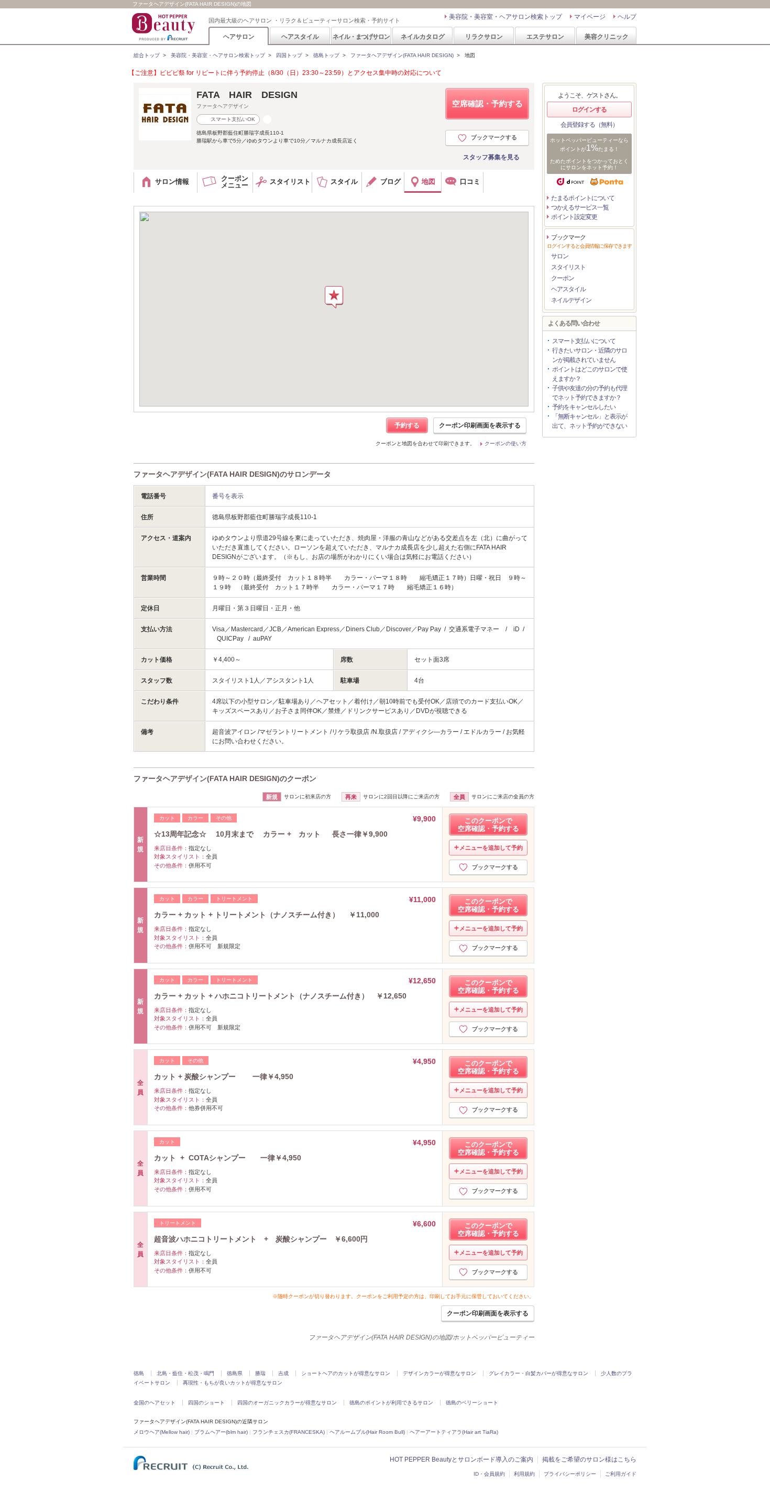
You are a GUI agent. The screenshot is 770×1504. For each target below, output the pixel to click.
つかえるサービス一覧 (580, 207)
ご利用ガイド (620, 1474)
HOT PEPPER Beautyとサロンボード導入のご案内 (461, 1459)
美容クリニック (607, 36)
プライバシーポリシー (570, 1474)
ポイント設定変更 (574, 217)
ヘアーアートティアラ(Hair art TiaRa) (454, 1432)
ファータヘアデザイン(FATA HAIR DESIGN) (402, 55)
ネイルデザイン (571, 300)
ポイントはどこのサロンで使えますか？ (589, 374)
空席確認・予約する (487, 103)
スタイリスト (568, 267)
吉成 (283, 1373)
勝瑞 (260, 1373)
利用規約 (524, 1474)
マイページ (590, 16)
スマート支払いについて (583, 341)
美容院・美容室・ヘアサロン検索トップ (505, 16)
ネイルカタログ (423, 36)
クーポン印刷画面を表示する (480, 425)
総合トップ (147, 55)
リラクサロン (484, 36)
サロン (559, 256)
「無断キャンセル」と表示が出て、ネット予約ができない (589, 421)
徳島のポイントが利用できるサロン (391, 1403)
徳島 (139, 1373)
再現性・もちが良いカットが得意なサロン (232, 1383)
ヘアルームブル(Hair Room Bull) (367, 1432)
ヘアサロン (239, 36)
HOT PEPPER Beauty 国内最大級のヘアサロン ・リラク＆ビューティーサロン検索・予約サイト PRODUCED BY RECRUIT (164, 26)
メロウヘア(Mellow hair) (162, 1432)
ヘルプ (627, 16)
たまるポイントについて (582, 198)
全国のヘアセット (154, 1403)
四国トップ (289, 55)
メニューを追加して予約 (491, 847)
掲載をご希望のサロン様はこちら (589, 1459)
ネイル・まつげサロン (361, 36)
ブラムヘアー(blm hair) (221, 1432)
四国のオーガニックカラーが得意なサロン (287, 1403)
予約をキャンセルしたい (583, 407)
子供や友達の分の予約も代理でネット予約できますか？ (589, 393)
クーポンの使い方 (505, 443)
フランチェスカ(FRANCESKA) (288, 1432)
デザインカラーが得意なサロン (439, 1373)
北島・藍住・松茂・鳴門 (185, 1373)
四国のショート (206, 1403)
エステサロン (545, 36)
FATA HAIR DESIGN (247, 95)
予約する (407, 425)
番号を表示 (228, 496)
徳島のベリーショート (472, 1403)
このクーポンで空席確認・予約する (488, 824)
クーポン (562, 278)
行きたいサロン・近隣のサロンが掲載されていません (589, 355)
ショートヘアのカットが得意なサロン (345, 1373)
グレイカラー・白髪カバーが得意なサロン (538, 1373)
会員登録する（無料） (589, 124)
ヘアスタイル (300, 36)
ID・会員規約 (489, 1474)
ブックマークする (494, 137)
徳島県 (235, 1373)
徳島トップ (326, 55)
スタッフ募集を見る (491, 157)
